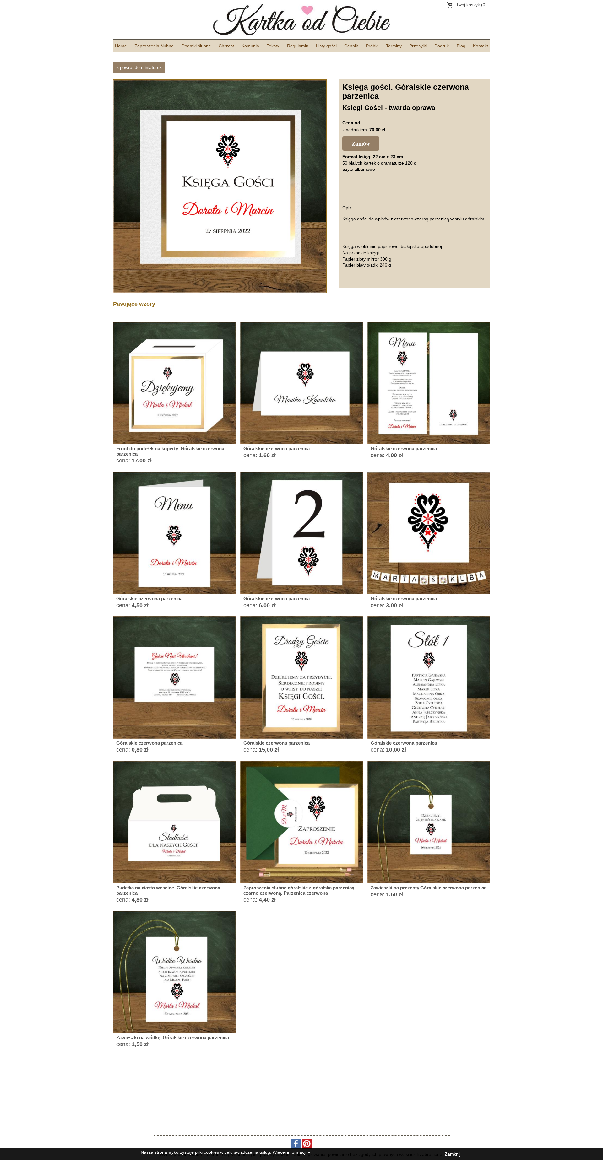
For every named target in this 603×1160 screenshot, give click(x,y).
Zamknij (452, 1154)
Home (121, 45)
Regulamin (297, 45)
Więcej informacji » (291, 1152)
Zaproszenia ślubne (154, 45)
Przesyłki (418, 45)
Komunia (250, 45)
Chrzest (226, 45)
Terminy (394, 45)
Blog (461, 45)
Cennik (351, 45)
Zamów (361, 143)
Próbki (372, 45)
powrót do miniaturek (141, 67)
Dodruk (441, 45)
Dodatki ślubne (196, 45)
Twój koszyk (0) (471, 4)
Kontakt (480, 45)
